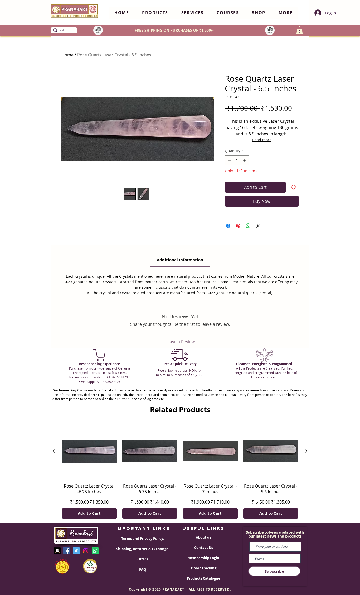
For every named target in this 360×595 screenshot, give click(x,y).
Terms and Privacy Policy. (142, 538)
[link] (180, 260)
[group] (180, 471)
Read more (261, 139)
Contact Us (203, 547)
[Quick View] (89, 451)
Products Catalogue (203, 578)
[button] (155, 13)
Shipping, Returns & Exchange (142, 549)
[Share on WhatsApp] (248, 226)
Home (67, 55)
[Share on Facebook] (228, 226)
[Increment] (245, 160)
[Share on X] (258, 226)
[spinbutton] (237, 160)
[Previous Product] (54, 451)
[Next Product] (306, 451)
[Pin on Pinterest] (238, 226)
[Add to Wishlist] (293, 187)
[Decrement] (229, 160)
